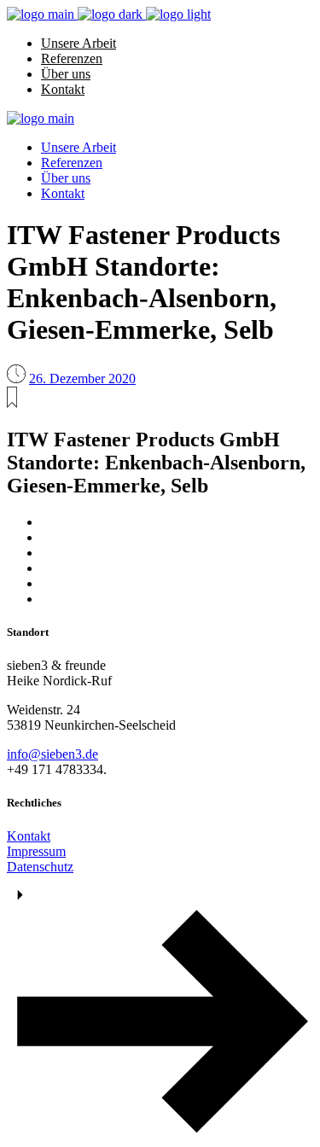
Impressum (36, 851)
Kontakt (28, 836)
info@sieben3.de (52, 754)
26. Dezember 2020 (82, 378)
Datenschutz (40, 866)
